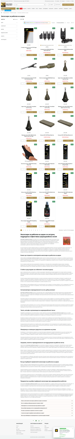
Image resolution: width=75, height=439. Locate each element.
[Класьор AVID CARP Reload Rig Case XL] (65, 123)
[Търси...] (44, 5)
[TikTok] (42, 420)
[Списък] (23, 19)
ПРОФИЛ (46, 423)
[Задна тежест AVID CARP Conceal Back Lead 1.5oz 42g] (28, 94)
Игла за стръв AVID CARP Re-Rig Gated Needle (65, 193)
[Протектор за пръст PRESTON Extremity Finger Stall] (28, 151)
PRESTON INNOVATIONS (29, 161)
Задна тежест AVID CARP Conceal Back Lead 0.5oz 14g (65, 78)
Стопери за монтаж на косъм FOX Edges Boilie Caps (29, 48)
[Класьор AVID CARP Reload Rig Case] (47, 123)
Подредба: (53, 22)
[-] (22, 55)
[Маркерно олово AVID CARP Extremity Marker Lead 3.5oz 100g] (28, 123)
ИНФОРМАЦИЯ (19, 423)
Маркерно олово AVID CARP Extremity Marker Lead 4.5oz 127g (65, 107)
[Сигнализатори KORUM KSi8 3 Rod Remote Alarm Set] (47, 35)
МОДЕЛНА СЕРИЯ (4, 32)
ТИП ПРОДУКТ (3, 39)
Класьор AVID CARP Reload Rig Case (47, 135)
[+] (25, 55)
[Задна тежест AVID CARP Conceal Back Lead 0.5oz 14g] (65, 66)
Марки (2, 29)
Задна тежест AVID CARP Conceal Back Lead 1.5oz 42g (28, 107)
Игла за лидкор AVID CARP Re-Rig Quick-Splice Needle (47, 164)
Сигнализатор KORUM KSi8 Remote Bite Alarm (65, 50)
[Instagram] (36, 420)
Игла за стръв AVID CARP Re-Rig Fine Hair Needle (47, 193)
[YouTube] (39, 420)
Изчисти (16, 19)
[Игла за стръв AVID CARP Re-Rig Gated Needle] (65, 180)
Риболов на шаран (13, 12)
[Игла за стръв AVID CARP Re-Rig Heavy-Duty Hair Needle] (28, 180)
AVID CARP (65, 75)
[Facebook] (33, 420)
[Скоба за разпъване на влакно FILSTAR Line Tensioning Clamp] (28, 66)
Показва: (68, 22)
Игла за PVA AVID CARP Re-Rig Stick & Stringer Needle (65, 164)
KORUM (47, 75)
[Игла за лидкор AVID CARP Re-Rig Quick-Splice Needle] (47, 151)
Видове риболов (6, 12)
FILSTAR (28, 75)
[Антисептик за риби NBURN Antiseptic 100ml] (47, 209)
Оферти (2, 36)
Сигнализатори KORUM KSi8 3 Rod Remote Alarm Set (47, 50)
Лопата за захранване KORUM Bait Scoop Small (47, 78)
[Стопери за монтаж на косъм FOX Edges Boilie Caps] (28, 35)
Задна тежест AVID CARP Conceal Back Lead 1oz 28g (47, 107)
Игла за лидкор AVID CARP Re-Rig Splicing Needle (29, 221)
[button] (32, 55)
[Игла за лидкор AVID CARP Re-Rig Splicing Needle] (28, 209)
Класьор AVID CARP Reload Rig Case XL (65, 135)
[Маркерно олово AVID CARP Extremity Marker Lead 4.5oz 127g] (65, 94)
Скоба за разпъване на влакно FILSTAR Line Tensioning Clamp (28, 78)
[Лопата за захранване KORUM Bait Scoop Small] (47, 66)
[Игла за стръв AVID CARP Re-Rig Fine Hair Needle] (47, 180)
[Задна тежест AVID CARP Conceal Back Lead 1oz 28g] (47, 94)
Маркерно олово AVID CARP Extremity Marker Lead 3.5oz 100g (29, 136)
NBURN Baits (47, 218)
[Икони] (21, 19)
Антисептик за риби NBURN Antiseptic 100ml (47, 221)
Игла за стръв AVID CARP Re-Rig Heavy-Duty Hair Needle (28, 193)
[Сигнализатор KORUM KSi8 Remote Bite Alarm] (65, 35)
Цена (2, 22)
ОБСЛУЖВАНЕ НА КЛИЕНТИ (36, 423)
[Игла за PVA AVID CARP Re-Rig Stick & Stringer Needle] (65, 151)
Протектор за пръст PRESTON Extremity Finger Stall (28, 164)
